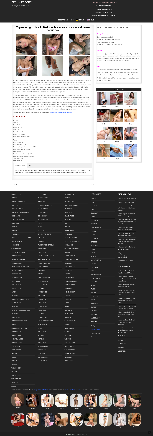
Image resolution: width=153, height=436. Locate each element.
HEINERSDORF (43, 310)
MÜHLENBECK (16, 288)
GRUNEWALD (42, 285)
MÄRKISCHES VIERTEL (72, 205)
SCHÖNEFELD (16, 332)
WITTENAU (68, 357)
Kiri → (92, 184)
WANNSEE (68, 324)
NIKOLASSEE (69, 245)
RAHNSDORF (69, 263)
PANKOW (67, 252)
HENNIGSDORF (16, 256)
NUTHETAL (14, 295)
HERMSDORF (42, 317)
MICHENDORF (16, 281)
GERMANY (94, 238)
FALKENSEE (15, 234)
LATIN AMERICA (96, 260)
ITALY (93, 253)
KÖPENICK (41, 339)
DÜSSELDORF (122, 340)
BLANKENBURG (43, 209)
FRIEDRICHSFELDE (44, 259)
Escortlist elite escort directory (127, 198)
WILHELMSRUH (69, 346)
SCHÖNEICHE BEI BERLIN (19, 328)
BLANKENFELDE (43, 212)
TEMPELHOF (69, 310)
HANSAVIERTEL (43, 299)
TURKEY (94, 307)
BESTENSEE (15, 205)
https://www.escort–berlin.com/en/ (61, 112)
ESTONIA (94, 231)
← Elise (14, 184)
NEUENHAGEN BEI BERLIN (20, 299)
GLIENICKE (15, 245)
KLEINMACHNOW (17, 270)
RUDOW (67, 274)
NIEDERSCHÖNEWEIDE (72, 238)
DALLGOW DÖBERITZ (18, 219)
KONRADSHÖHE (43, 346)
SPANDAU (68, 295)
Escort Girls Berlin (65, 20)
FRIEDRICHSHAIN (43, 266)
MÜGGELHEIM (69, 230)
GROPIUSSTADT (43, 281)
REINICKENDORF (70, 266)
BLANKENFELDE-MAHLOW (20, 212)
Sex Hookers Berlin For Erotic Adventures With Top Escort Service (127, 293)
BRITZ (40, 223)
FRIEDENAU (42, 252)
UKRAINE (94, 311)
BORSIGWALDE (43, 219)
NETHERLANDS (96, 274)
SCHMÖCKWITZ (70, 285)
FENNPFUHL (42, 248)
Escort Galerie (95, 337)
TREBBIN (14, 357)
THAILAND (94, 303)
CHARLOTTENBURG (44, 234)
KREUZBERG (42, 350)
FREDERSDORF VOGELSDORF (21, 238)
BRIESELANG (15, 216)
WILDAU (14, 371)
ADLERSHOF (42, 194)
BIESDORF (41, 201)
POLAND (94, 282)
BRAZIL (93, 209)
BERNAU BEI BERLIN (18, 201)
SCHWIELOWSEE (17, 339)
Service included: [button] (20, 165)
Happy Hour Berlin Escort (41, 390)
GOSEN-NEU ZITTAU (18, 252)
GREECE (94, 242)
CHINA (93, 216)
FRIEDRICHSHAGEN (44, 263)
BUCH (40, 227)
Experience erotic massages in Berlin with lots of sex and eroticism (127, 241)
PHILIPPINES (95, 278)
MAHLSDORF (69, 212)
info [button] (30, 165)
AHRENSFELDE (16, 194)
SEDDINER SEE (16, 342)
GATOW (40, 274)
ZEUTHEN (14, 382)
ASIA (92, 202)
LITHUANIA (94, 267)
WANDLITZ (14, 364)
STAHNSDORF (16, 346)
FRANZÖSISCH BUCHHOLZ (46, 256)
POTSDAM (14, 314)
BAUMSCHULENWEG (45, 205)
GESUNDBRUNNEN (44, 277)
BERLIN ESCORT (21, 2)
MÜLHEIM (121, 347)
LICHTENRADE (42, 361)
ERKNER (14, 230)
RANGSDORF (15, 317)
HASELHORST (42, 303)
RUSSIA (93, 289)
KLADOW (41, 335)
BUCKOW (41, 230)
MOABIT (67, 227)
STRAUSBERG (16, 350)
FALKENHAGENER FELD (46, 245)
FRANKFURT (122, 344)
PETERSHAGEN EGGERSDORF (21, 310)
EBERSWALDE (16, 223)
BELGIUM (94, 206)
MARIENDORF (69, 201)
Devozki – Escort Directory (126, 202)
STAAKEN (68, 299)
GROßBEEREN (16, 248)
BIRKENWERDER (16, 209)
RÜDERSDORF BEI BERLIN (20, 321)
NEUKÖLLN (68, 234)
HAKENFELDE (42, 292)
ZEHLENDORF (69, 361)
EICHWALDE (15, 227)
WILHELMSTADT (70, 353)
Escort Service (95, 333)
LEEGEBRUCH (16, 274)
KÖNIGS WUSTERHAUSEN (20, 266)
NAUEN (13, 292)
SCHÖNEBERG (69, 288)
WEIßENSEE (69, 335)
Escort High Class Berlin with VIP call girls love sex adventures (126, 322)
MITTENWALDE (16, 285)
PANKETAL (14, 306)
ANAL (93, 326)
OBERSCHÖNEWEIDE (72, 248)
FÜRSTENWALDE (17, 241)
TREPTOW (68, 317)
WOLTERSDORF (16, 375)
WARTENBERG (69, 328)
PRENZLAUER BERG (71, 259)
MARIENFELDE (69, 216)
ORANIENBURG (16, 303)
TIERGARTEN (69, 314)
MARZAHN (68, 219)
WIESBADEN (122, 351)
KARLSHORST (42, 342)
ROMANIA (94, 285)
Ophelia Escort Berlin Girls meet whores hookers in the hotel (126, 314)
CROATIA (94, 224)
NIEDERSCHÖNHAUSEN (72, 241)
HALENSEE (41, 295)
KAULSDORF (42, 332)
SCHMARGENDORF (71, 281)
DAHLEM (41, 238)
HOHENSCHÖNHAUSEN (45, 321)
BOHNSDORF (42, 216)
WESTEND (68, 339)
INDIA (93, 249)
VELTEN (14, 361)
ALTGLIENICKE (43, 198)
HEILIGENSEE (42, 306)
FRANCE (94, 235)
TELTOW (14, 353)
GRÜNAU (41, 288)
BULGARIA (94, 213)
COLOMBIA (94, 220)
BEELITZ (14, 198)
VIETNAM (94, 314)
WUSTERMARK (16, 379)
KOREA (93, 256)
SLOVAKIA (94, 296)
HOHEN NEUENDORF (18, 259)
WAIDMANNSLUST (70, 321)
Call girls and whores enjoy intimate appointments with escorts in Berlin (126, 255)
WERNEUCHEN (16, 368)
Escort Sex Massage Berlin (72, 390)
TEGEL (67, 306)
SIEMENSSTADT (70, 292)
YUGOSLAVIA (95, 318)
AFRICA (93, 198)
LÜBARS (67, 198)
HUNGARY (94, 245)
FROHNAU (41, 270)
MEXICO (93, 271)
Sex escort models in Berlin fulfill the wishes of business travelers (126, 208)
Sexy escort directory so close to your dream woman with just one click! (127, 222)
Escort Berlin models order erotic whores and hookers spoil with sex (126, 330)
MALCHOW (68, 209)
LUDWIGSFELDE (16, 277)
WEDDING (68, 332)
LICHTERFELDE (70, 194)
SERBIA (93, 292)
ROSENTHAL (69, 270)
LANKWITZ (41, 353)
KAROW (40, 328)
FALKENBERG (42, 241)
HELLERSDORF (43, 314)
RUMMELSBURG (70, 277)
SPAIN (93, 300)
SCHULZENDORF (16, 335)
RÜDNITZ (14, 324)
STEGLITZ (68, 303)
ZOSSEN (14, 386)
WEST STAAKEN (70, 342)
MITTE (67, 223)
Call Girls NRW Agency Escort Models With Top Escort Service (127, 301)
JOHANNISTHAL (43, 324)
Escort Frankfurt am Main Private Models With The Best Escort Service (127, 279)
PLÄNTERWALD (70, 256)
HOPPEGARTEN (16, 263)
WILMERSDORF (70, 350)
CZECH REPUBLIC (97, 227)
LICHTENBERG (43, 357)
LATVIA (93, 264)
